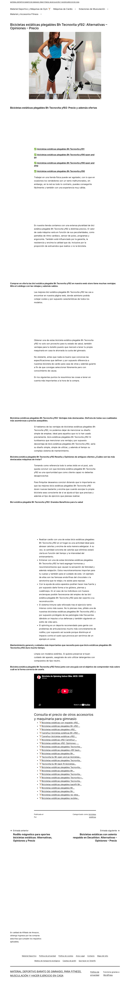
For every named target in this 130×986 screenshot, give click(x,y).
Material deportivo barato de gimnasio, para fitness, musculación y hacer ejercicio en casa (44, 2)
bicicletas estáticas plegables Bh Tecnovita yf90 (61, 171)
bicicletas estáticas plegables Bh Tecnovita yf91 (60, 149)
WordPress (108, 975)
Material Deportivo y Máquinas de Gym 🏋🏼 (30, 9)
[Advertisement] (67, 129)
